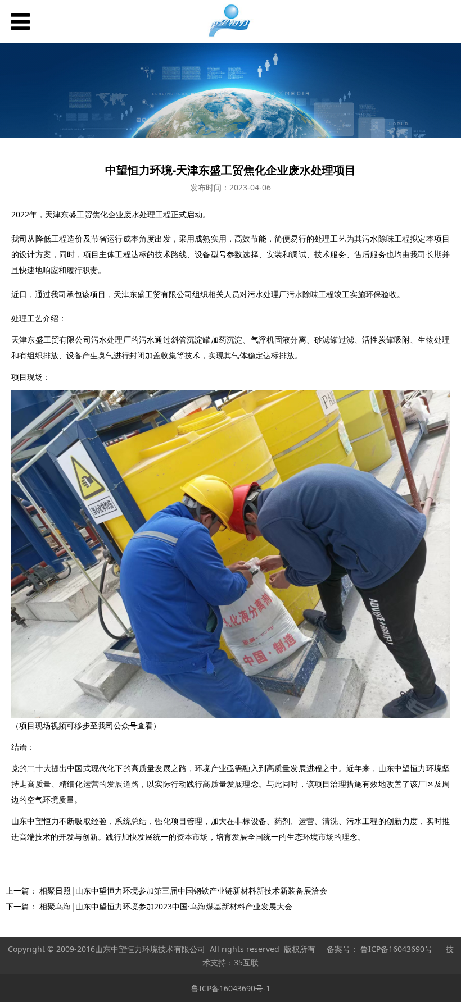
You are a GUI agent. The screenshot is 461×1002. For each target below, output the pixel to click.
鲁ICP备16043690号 (396, 949)
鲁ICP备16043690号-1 (230, 988)
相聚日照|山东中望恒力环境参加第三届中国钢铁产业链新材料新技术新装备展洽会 (183, 890)
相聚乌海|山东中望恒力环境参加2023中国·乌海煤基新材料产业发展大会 (165, 906)
